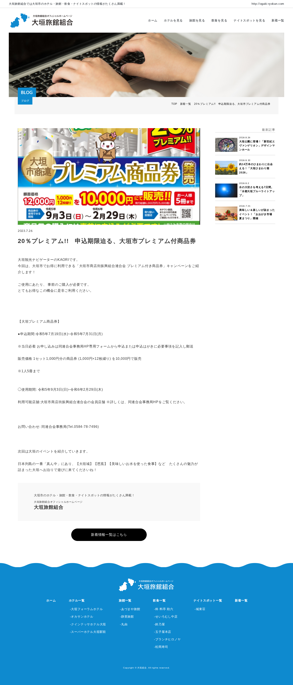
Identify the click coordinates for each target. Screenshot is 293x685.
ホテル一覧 (77, 600)
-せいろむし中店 (165, 616)
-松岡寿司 (161, 647)
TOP (174, 103)
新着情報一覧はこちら (109, 534)
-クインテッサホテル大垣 (88, 624)
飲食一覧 (159, 600)
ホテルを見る (173, 20)
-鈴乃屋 (159, 624)
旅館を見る (197, 20)
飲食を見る (219, 20)
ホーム (152, 20)
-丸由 (123, 624)
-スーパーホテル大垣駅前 (88, 631)
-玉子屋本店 (162, 631)
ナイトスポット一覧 (207, 600)
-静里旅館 (127, 616)
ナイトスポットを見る (249, 20)
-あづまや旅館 (130, 609)
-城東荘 (200, 609)
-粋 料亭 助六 (163, 609)
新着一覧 (278, 20)
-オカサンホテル (81, 616)
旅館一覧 (125, 600)
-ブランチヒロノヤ (167, 639)
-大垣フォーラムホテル (86, 609)
